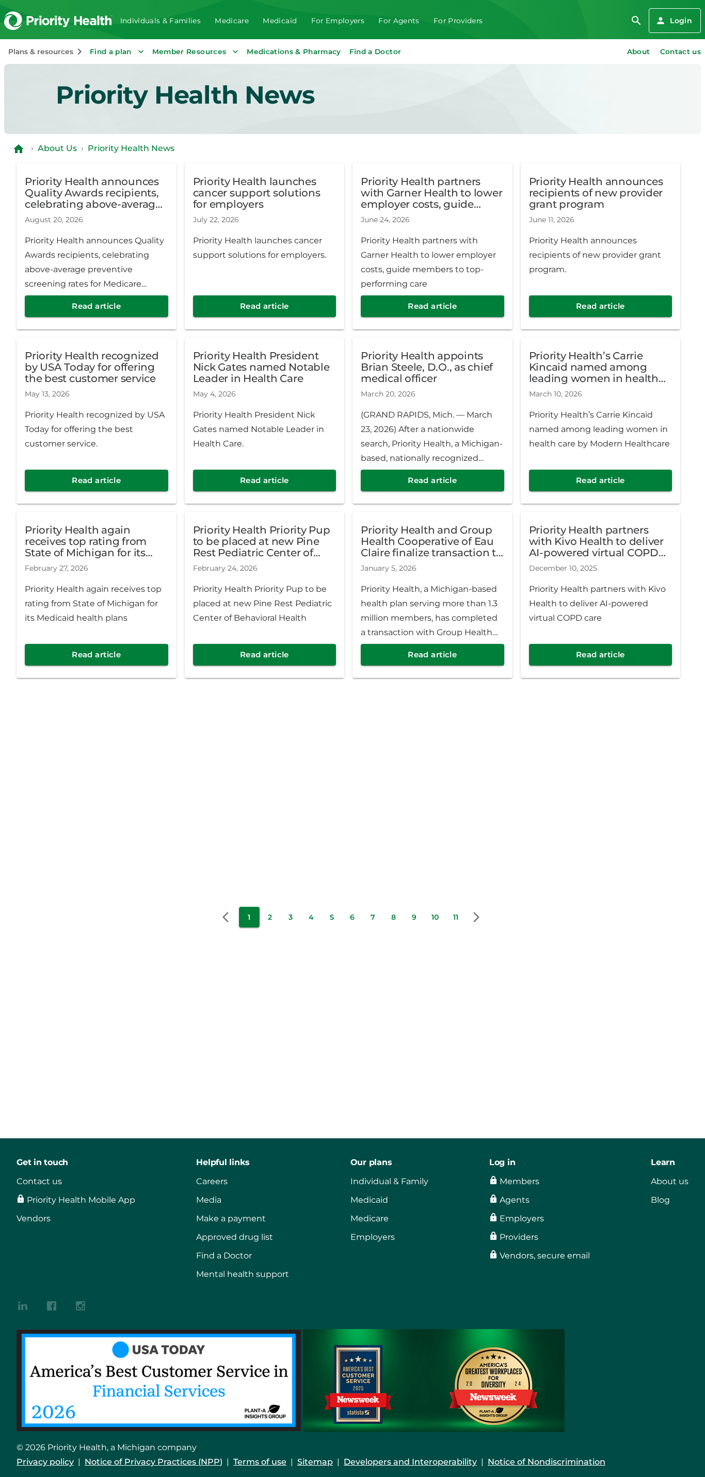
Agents (515, 1200)
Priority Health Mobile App (81, 1200)
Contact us (680, 51)
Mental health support (242, 1274)
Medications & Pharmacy (294, 51)
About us (669, 1181)
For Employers (337, 20)
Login (681, 20)
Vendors (34, 1218)
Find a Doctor (375, 51)
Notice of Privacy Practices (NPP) (153, 1462)
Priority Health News (131, 148)
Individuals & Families (160, 20)
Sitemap (315, 1462)
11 (456, 917)
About (638, 51)
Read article (96, 306)
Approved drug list (234, 1237)
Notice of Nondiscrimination (546, 1462)
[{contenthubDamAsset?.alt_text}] (23, 1305)
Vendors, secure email (545, 1255)
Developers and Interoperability (410, 1462)
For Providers (458, 20)
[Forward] (476, 917)
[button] (228, 917)
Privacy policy (45, 1462)
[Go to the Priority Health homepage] (58, 20)
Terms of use (259, 1462)
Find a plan (111, 51)
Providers (519, 1237)
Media (208, 1200)
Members (519, 1181)
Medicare (232, 20)
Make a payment (231, 1218)
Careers (212, 1181)
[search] (636, 20)
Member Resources (189, 51)
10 (435, 917)
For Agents (398, 20)
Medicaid (280, 20)
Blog (660, 1200)
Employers (372, 1237)
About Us (57, 148)
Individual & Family (389, 1181)
